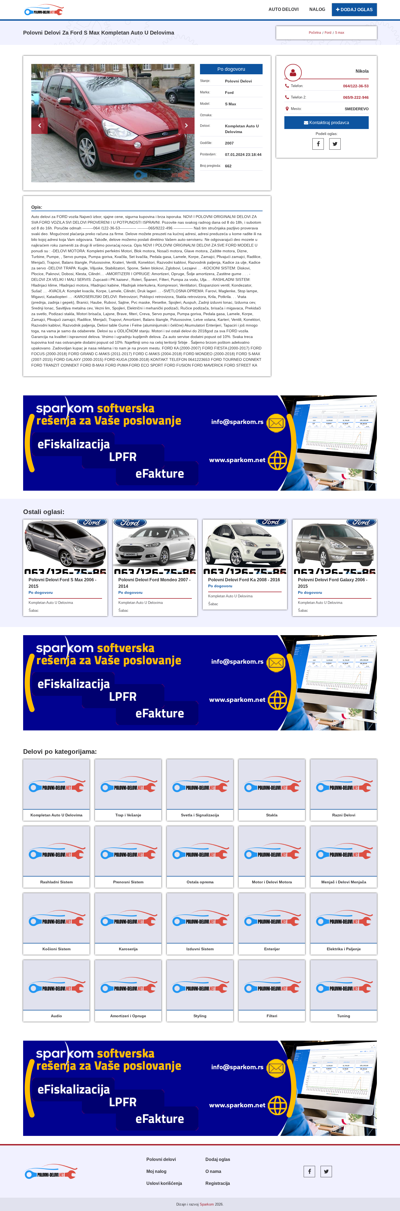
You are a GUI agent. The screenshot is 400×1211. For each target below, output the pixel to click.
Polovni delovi (161, 1159)
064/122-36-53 (356, 86)
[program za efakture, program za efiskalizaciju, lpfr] (200, 682)
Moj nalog (156, 1171)
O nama (213, 1171)
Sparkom (207, 1204)
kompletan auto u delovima (51, 603)
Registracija (217, 1183)
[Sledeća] (186, 126)
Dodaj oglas (217, 1159)
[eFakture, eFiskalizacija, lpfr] (200, 443)
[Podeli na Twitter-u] (335, 144)
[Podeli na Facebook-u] (318, 144)
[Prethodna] (39, 126)
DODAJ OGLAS (356, 9)
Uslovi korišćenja (164, 1183)
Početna (315, 33)
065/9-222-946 (356, 97)
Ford (328, 33)
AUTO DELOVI (284, 9)
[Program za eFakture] (200, 1088)
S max (339, 33)
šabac (34, 610)
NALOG (317, 9)
